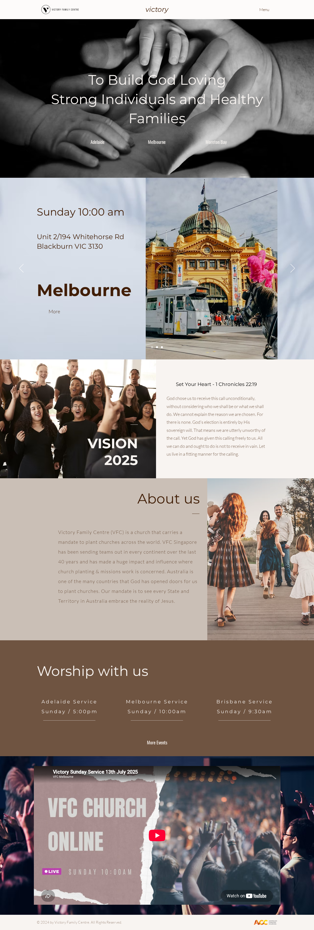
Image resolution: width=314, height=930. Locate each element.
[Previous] (21, 268)
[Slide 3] (162, 347)
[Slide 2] (157, 347)
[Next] (292, 268)
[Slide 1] (152, 347)
